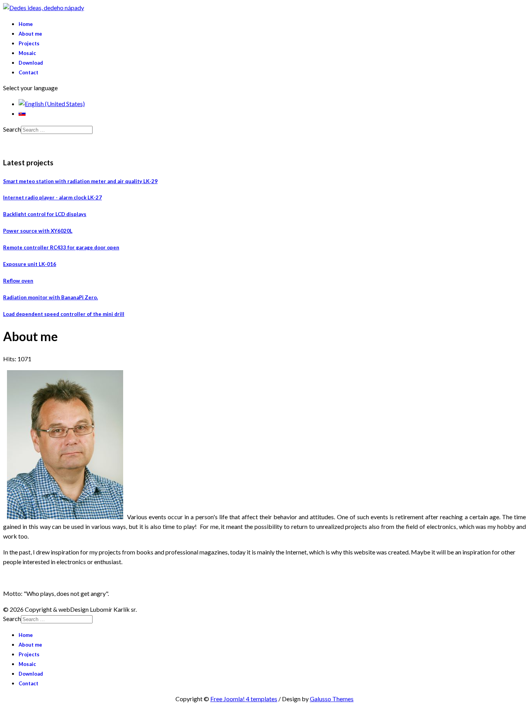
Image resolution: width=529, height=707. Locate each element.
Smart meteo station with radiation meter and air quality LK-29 (80, 181)
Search (12, 129)
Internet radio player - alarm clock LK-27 (52, 197)
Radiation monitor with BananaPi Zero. (50, 297)
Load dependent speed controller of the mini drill (63, 314)
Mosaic (27, 53)
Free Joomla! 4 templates (243, 698)
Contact (28, 72)
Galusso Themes (332, 698)
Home (26, 24)
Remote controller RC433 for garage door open (61, 247)
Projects (29, 43)
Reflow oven (18, 281)
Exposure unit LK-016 (29, 264)
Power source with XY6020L (37, 231)
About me (30, 34)
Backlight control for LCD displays (44, 214)
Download (31, 63)
